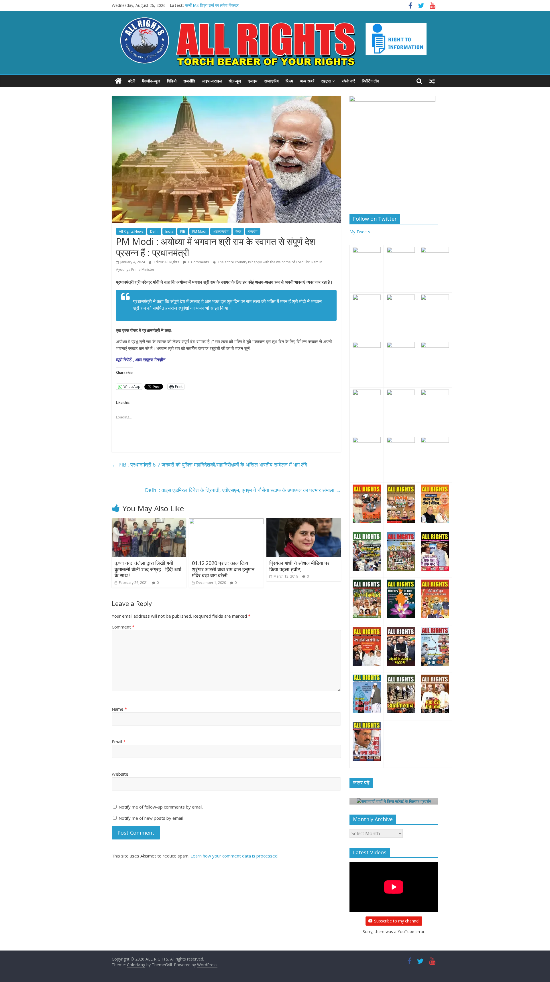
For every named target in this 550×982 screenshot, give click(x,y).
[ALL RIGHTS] (118, 81)
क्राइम (252, 81)
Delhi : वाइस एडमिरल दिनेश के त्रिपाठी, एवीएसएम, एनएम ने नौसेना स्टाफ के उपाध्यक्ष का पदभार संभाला (243, 490)
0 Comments (198, 262)
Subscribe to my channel (396, 921)
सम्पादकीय (271, 81)
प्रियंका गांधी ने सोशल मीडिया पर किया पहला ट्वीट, (299, 566)
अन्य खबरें (307, 81)
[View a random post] (432, 81)
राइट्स (326, 81)
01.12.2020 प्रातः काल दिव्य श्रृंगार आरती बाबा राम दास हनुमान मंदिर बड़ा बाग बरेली (223, 569)
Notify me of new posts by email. (151, 818)
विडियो (171, 81)
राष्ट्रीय (253, 231)
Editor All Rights (167, 262)
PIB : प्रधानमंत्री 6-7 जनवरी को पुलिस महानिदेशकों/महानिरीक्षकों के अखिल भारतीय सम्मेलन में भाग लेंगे (209, 464)
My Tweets (359, 231)
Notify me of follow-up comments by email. (161, 807)
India (169, 231)
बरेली (131, 81)
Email (118, 741)
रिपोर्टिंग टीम (370, 81)
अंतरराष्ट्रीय (221, 231)
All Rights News (131, 231)
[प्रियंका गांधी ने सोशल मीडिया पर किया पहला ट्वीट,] (303, 522)
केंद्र (238, 231)
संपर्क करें (348, 81)
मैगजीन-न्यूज (151, 81)
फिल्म (289, 81)
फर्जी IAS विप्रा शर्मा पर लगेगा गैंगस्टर (212, 5)
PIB (182, 231)
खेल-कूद (235, 81)
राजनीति (189, 81)
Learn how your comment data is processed (234, 856)
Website (120, 774)
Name (119, 709)
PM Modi (199, 231)
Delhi (154, 231)
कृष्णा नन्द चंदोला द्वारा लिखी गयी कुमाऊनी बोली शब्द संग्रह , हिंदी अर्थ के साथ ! (148, 569)
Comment (123, 627)
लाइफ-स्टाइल (212, 81)
